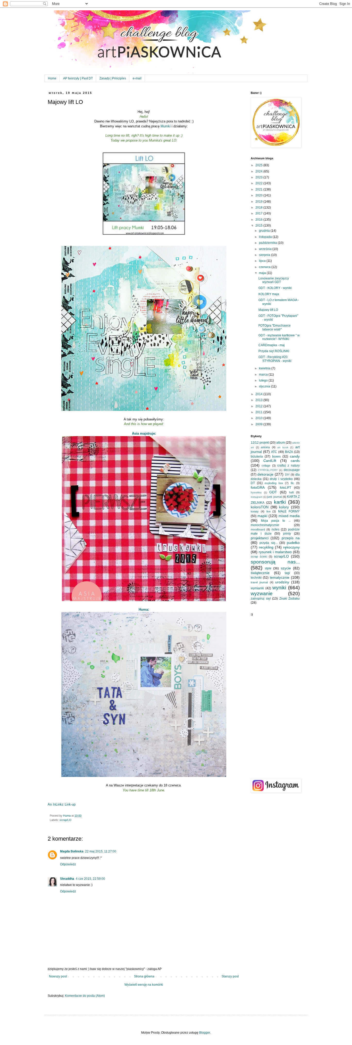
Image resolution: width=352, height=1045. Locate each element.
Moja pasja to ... (276, 520)
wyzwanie (262, 593)
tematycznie (279, 577)
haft (291, 492)
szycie (286, 568)
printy (287, 533)
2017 (259, 213)
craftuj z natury (288, 465)
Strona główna (144, 976)
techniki (256, 577)
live (268, 511)
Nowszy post (58, 976)
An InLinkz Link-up (62, 804)
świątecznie (260, 573)
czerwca (265, 267)
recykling (266, 547)
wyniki (279, 587)
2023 (259, 177)
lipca (262, 261)
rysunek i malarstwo (275, 552)
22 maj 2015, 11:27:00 (100, 851)
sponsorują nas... (275, 562)
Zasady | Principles (112, 78)
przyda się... (268, 543)
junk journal (274, 496)
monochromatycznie (265, 525)
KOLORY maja (268, 294)
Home (52, 78)
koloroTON (260, 507)
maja (263, 273)
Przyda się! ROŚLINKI (273, 351)
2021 (259, 189)
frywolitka (256, 492)
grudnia (265, 231)
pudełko (293, 543)
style (268, 568)
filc (292, 483)
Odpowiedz (68, 864)
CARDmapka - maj (271, 345)
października (268, 243)
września (265, 249)
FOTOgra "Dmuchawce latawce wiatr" (274, 327)
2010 (259, 418)
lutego (264, 380)
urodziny (282, 582)
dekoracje (265, 474)
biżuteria (257, 456)
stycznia (265, 386)
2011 (259, 412)
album (280, 442)
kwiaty (255, 511)
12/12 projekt (260, 442)
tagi (287, 573)
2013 (259, 400)
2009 (259, 424)
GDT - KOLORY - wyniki (275, 288)
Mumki (166, 126)
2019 (259, 201)
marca (264, 374)
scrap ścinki (259, 556)
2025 (259, 165)
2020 (259, 195)
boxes (276, 456)
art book (282, 447)
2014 (259, 394)
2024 (259, 171)
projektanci (260, 538)
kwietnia (265, 368)
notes (275, 529)
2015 (259, 225)
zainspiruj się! (261, 598)
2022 (259, 183)
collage (266, 465)
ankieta (265, 447)
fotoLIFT (285, 488)
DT (253, 483)
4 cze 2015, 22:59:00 (90, 879)
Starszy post (230, 976)
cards (295, 461)
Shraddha (67, 879)
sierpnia (265, 255)
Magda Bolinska (71, 851)
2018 (259, 207)
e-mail (137, 78)
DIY (287, 474)
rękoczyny (291, 547)
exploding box (274, 483)
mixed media (289, 516)
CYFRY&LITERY (268, 470)
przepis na (291, 538)
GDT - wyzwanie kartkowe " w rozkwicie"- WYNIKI (279, 337)
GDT (273, 492)
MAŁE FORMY (289, 511)
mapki (262, 516)
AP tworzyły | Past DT (78, 78)
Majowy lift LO (268, 310)
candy (295, 456)
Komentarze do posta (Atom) (85, 996)
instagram (256, 496)
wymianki (257, 588)
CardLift (269, 461)
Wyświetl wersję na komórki (143, 984)
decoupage (292, 470)
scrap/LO (65, 820)
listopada (266, 237)
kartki (280, 502)
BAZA (289, 452)
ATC (274, 452)
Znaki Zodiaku (289, 598)
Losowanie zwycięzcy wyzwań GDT (273, 280)
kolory (284, 507)
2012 (259, 406)
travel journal (259, 582)
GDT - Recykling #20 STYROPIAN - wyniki (274, 358)
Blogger (204, 1032)
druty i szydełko (281, 479)
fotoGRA (258, 487)
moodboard (258, 529)
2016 (259, 219)
